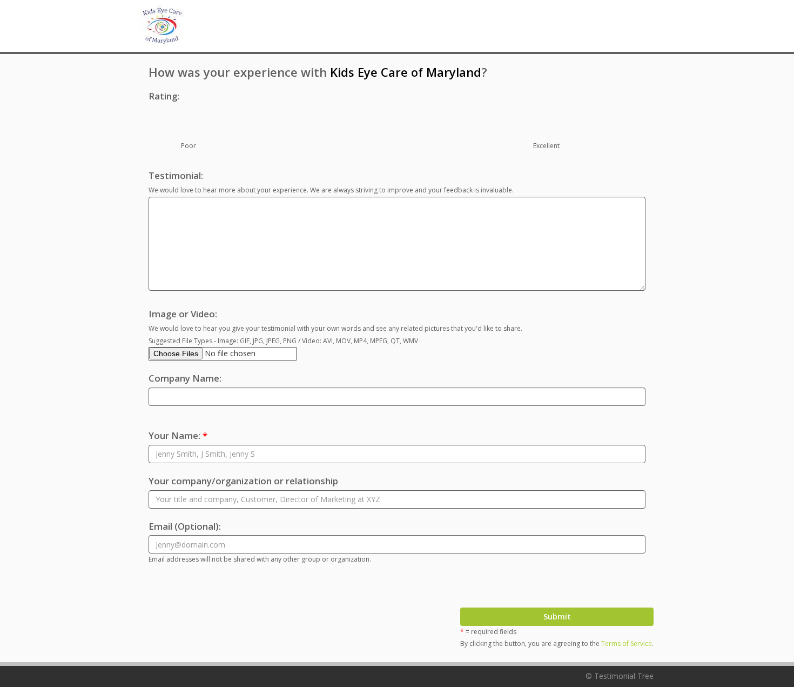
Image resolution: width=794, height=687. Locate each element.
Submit (557, 616)
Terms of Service (626, 643)
